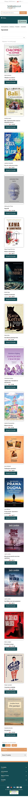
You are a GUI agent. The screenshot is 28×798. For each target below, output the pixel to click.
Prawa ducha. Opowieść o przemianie (11, 512)
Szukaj (23, 12)
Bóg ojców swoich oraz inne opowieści (11, 557)
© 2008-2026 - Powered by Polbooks (14, 789)
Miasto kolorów (8, 425)
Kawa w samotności (9, 251)
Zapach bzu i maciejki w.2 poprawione (11, 381)
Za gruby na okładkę (9, 687)
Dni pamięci (7, 730)
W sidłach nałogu (9, 644)
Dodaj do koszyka (11, 82)
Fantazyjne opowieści (10, 468)
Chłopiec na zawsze (9, 77)
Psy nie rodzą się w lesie (11, 165)
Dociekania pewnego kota (11, 337)
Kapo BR (6, 208)
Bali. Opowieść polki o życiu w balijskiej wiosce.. (12, 121)
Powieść (4, 749)
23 (13, 745)
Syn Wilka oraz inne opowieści (12, 601)
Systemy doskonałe (9, 294)
